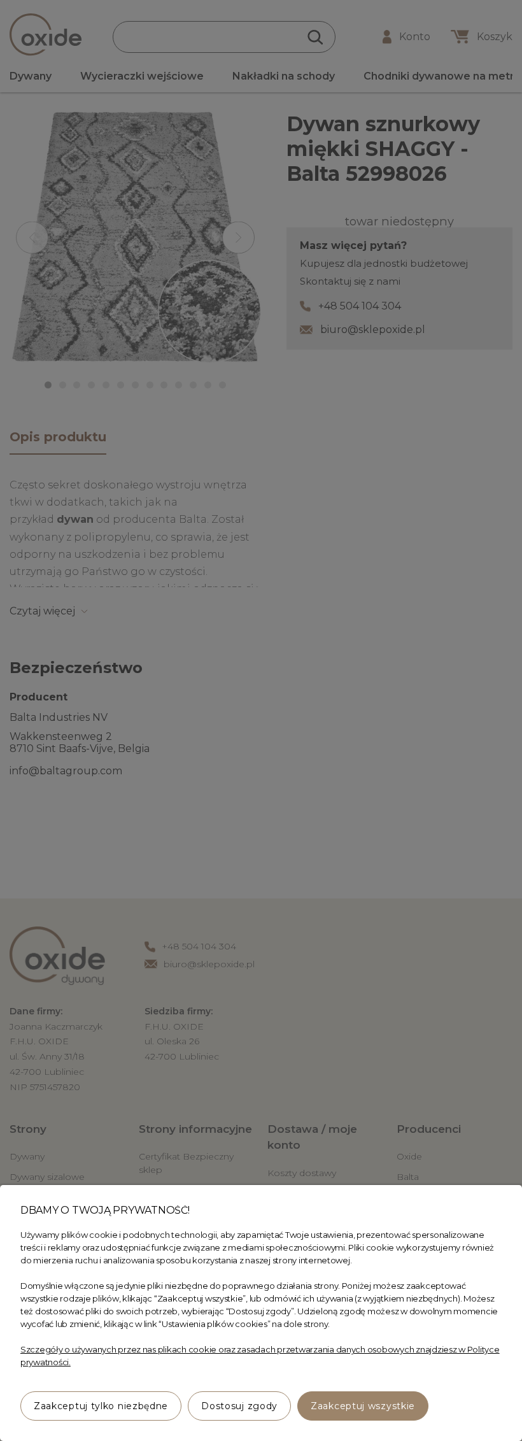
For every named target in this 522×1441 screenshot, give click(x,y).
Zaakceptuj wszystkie (363, 1406)
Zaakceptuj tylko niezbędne (101, 1406)
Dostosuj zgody (239, 1406)
